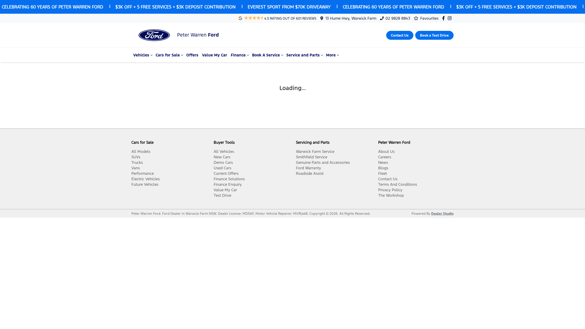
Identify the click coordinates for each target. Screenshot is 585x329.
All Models (140, 151)
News (383, 162)
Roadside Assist (310, 173)
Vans (135, 167)
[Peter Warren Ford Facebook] (444, 18)
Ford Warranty (308, 167)
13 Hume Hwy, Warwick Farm (350, 18)
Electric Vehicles (145, 178)
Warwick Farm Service (315, 151)
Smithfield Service (311, 156)
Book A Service (266, 55)
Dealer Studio (442, 213)
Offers (192, 55)
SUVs (135, 156)
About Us (386, 151)
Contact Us (387, 178)
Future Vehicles (144, 184)
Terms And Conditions (397, 184)
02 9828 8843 (398, 18)
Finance (238, 55)
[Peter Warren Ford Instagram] (450, 18)
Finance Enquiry (228, 184)
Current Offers (226, 173)
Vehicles (141, 55)
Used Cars (222, 167)
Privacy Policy (390, 189)
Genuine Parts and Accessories (323, 162)
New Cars (222, 156)
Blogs (383, 167)
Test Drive (222, 195)
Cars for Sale (168, 55)
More (331, 55)
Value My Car (214, 55)
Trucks (137, 162)
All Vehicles (224, 151)
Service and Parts (303, 55)
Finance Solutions (229, 178)
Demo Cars (223, 162)
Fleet (382, 173)
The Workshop (391, 195)
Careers (384, 156)
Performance (142, 173)
